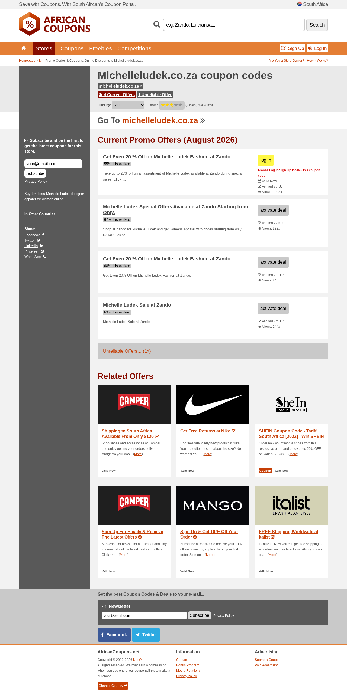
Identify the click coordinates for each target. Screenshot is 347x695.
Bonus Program (187, 665)
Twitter (29, 240)
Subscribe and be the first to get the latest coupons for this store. (53, 145)
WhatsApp (32, 257)
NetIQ (137, 660)
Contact (182, 660)
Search (317, 25)
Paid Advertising (267, 665)
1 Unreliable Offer (155, 94)
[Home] (22, 48)
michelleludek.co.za (119, 86)
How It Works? (317, 61)
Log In (320, 48)
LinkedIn (31, 246)
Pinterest (31, 251)
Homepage (27, 61)
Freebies (100, 48)
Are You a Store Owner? (286, 61)
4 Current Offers (119, 94)
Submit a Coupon (268, 660)
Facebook (32, 235)
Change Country (111, 686)
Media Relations (188, 671)
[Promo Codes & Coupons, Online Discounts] (54, 35)
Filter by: (104, 105)
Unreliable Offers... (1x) (127, 351)
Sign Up (295, 48)
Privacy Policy (35, 181)
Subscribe (35, 173)
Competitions (134, 48)
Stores (44, 48)
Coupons (72, 48)
